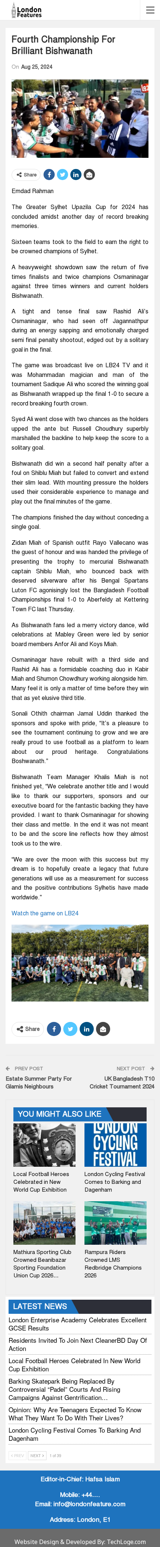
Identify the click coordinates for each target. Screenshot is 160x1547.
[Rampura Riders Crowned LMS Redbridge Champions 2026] (115, 1223)
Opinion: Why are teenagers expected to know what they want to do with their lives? (75, 1413)
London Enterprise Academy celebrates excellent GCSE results (78, 1323)
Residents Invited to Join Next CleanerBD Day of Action (78, 1344)
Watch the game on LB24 (45, 913)
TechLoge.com (126, 1542)
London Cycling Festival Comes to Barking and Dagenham (75, 1434)
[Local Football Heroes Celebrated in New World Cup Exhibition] (44, 1145)
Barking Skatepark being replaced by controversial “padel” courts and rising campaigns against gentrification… (64, 1389)
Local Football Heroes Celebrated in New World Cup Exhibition (74, 1364)
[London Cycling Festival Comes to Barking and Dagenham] (115, 1145)
